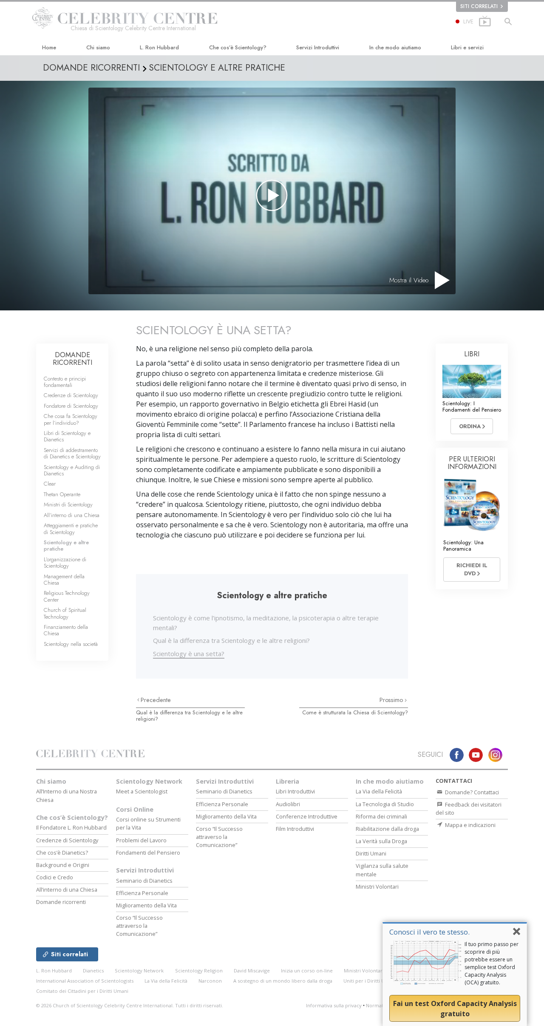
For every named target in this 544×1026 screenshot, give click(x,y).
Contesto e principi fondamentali (65, 382)
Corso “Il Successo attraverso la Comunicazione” (139, 926)
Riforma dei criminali (381, 816)
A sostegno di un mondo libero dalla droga (282, 981)
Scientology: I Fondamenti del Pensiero (471, 406)
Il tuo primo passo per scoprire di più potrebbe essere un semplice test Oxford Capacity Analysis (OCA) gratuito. (491, 963)
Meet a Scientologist (141, 791)
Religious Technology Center (67, 596)
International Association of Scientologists (84, 981)
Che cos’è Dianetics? (62, 852)
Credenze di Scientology (71, 395)
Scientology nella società (71, 644)
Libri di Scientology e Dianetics (67, 436)
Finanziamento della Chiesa (66, 630)
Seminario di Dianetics (144, 880)
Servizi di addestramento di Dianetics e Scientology (72, 453)
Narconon (210, 981)
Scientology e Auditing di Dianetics (72, 470)
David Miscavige (252, 970)
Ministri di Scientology (68, 504)
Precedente (156, 700)
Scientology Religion (199, 970)
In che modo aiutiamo (395, 47)
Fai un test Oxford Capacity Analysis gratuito (455, 1008)
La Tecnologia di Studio (385, 804)
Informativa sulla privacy (334, 1005)
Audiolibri (288, 804)
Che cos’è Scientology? (237, 47)
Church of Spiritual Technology (65, 613)
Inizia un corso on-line (307, 970)
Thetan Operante (62, 494)
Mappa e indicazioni (470, 825)
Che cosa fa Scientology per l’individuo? (70, 419)
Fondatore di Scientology (71, 406)
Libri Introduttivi (295, 791)
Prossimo (392, 700)
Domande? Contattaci (471, 792)
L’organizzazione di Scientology (65, 562)
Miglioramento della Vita (146, 905)
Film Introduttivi (295, 829)
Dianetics (93, 970)
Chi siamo (98, 47)
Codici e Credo (54, 877)
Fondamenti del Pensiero (148, 852)
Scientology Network (149, 781)
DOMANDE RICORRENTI (72, 358)
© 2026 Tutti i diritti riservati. (129, 1005)
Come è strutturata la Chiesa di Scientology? (355, 712)
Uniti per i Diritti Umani (369, 981)
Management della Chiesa (64, 579)
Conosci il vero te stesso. (429, 932)
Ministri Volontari (377, 886)
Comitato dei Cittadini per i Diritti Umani (82, 991)
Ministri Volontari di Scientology (381, 970)
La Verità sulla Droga (381, 841)
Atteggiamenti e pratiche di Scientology (71, 528)
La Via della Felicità (379, 791)
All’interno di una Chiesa (71, 515)
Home (49, 47)
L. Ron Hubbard (159, 47)
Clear (50, 484)
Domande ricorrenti (61, 902)
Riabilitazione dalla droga (387, 829)
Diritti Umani (371, 853)
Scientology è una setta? (188, 653)
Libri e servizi (467, 47)
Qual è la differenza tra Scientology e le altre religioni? (231, 640)
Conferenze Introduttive (306, 816)
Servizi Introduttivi (317, 47)
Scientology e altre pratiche (66, 545)
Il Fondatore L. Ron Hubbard (71, 827)
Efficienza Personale (142, 893)
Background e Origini (62, 865)
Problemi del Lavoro (141, 840)
